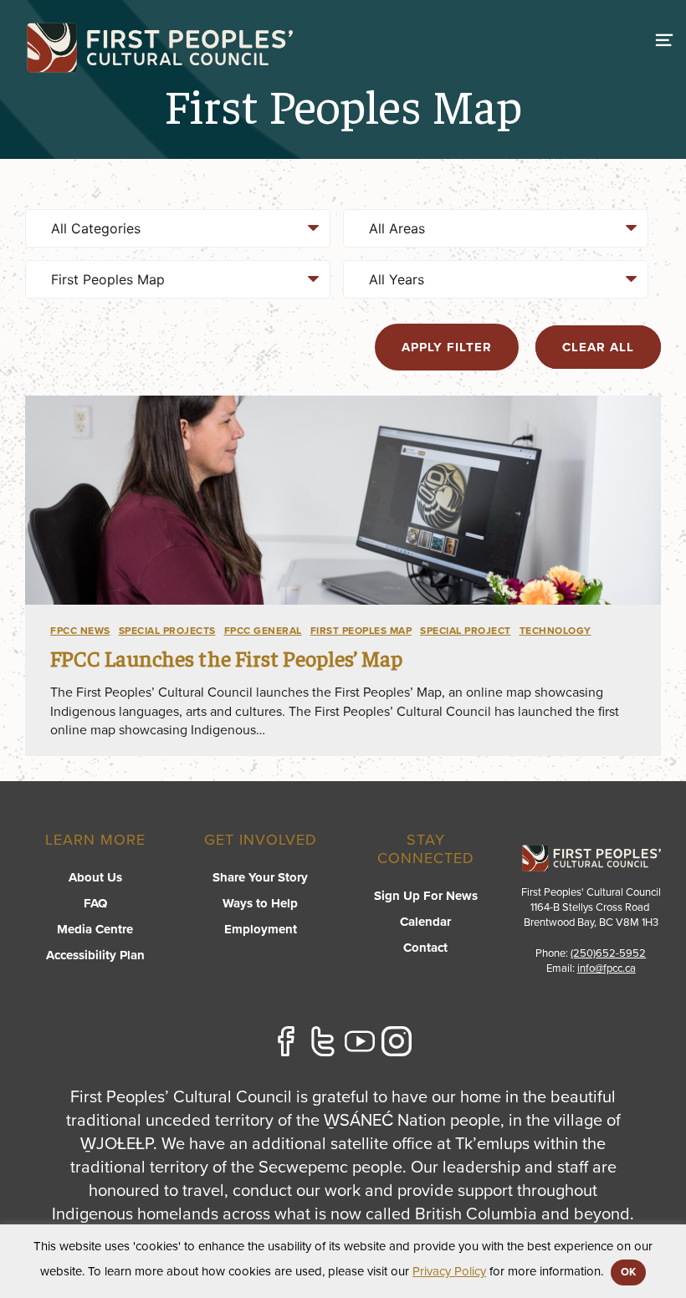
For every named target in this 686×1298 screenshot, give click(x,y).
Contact (425, 947)
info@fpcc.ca (606, 968)
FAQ (95, 903)
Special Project (465, 630)
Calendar (425, 921)
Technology (555, 630)
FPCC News (80, 630)
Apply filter (447, 347)
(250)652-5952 (608, 953)
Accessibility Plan (95, 955)
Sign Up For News (426, 895)
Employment (260, 929)
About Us (95, 877)
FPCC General (263, 630)
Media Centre (95, 929)
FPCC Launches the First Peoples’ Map (226, 658)
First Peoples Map (361, 630)
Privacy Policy (449, 1271)
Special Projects (167, 630)
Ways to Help (260, 903)
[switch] (664, 37)
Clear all (598, 347)
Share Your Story (260, 877)
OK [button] (628, 1272)
